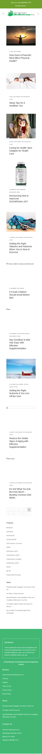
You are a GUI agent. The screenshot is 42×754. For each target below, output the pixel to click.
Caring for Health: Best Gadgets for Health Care (20, 151)
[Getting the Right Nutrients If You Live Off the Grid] (21, 368)
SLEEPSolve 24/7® (12, 563)
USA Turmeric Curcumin (14, 543)
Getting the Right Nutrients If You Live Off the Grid (19, 393)
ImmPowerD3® (11, 539)
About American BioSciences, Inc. (13, 674)
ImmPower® (10, 535)
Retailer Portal (20, 6)
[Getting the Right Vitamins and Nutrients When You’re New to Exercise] (21, 221)
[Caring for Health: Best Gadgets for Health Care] (21, 126)
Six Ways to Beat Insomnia (15, 593)
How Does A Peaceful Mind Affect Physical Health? (20, 58)
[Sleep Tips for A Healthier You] (21, 81)
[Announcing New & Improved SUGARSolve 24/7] (21, 174)
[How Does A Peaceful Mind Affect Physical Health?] (21, 35)
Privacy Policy (7, 690)
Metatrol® (9, 528)
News (19, 51)
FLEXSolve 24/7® (12, 551)
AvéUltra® (9, 531)
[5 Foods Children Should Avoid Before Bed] (21, 272)
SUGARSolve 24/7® (12, 555)
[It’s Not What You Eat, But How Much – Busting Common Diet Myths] (21, 467)
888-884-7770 (26, 2)
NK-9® (8, 571)
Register (5, 682)
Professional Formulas (13, 575)
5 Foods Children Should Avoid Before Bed (19, 295)
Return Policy (6, 694)
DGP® (8, 567)
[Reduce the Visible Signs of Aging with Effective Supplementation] (21, 416)
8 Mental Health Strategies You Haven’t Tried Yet (17, 706)
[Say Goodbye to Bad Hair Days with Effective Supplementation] (21, 318)
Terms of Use (6, 686)
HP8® (8, 547)
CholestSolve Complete (13, 559)
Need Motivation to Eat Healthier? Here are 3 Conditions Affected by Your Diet (20, 716)
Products (5, 678)
